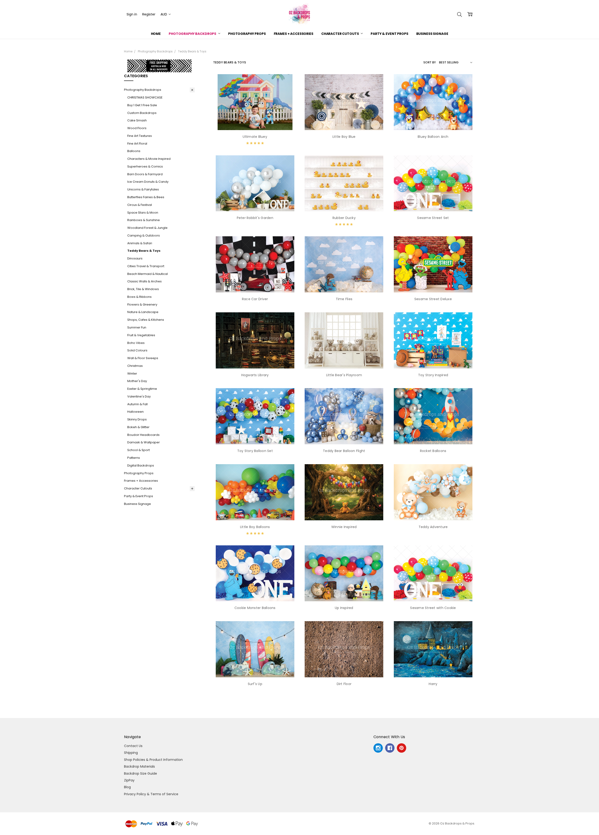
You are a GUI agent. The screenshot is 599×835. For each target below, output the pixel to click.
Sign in (132, 14)
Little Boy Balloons (255, 527)
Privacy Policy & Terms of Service (151, 794)
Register (148, 14)
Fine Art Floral (137, 143)
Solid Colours (137, 350)
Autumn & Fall (137, 404)
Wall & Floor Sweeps (142, 358)
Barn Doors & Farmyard (145, 174)
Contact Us (133, 746)
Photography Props (247, 33)
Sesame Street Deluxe (433, 299)
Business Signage (432, 33)
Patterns (133, 458)
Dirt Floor (344, 684)
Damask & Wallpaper (143, 442)
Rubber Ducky (344, 217)
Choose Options (255, 120)
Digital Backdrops (140, 465)
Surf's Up (255, 684)
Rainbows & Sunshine (143, 220)
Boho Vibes (136, 343)
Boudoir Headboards (143, 435)
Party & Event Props (389, 33)
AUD (164, 14)
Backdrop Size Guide (140, 773)
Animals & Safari (139, 243)
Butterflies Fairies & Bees (145, 197)
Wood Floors (136, 128)
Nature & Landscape (142, 312)
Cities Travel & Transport (145, 266)
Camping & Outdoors (143, 235)
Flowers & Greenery (142, 304)
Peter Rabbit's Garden (255, 217)
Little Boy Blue (344, 136)
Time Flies (344, 299)
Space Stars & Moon (142, 212)
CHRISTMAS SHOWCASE (144, 97)
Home (156, 33)
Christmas (135, 366)
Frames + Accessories (293, 33)
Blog (127, 787)
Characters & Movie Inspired (149, 159)
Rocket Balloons (433, 450)
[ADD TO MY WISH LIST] (288, 90)
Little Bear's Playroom (344, 375)
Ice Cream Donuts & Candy (147, 181)
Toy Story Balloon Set (255, 450)
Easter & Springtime (142, 389)
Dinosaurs (134, 258)
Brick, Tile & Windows (143, 289)
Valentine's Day (139, 396)
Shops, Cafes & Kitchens (145, 319)
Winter (132, 373)
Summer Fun (136, 327)
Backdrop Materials (139, 766)
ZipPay (129, 780)
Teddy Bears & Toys (144, 250)
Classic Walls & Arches (144, 281)
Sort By (429, 62)
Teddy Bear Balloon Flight (344, 450)
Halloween (135, 411)
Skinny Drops (137, 419)
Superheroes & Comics (145, 166)
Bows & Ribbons (139, 297)
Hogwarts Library (255, 375)
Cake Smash (137, 120)
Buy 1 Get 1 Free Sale (142, 105)
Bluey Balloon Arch (433, 136)
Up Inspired (344, 607)
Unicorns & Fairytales (143, 189)
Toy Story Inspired (433, 375)
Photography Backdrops (193, 33)
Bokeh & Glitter (138, 427)
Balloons (133, 151)
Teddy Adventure (433, 527)
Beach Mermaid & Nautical (147, 274)
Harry (433, 684)
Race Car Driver (255, 299)
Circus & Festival (139, 205)
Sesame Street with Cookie (433, 607)
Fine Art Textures (139, 136)
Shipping (131, 752)
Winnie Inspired (344, 527)
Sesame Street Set (433, 217)
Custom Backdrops (142, 113)
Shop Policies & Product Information (153, 759)
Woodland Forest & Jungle (147, 228)
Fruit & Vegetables (141, 335)
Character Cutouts (340, 33)
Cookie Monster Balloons (255, 607)
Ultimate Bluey (255, 136)
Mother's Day (137, 381)
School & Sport (138, 450)
